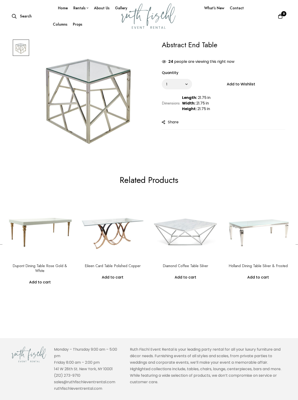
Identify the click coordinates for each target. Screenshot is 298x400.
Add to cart (40, 282)
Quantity (170, 72)
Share (173, 122)
